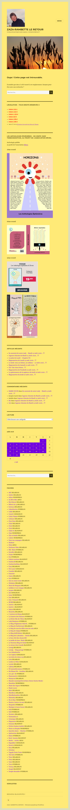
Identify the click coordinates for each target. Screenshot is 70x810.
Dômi (10, 545)
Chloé (10, 523)
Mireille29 (12, 693)
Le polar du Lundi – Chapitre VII (19, 358)
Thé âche (12, 755)
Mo (10, 400)
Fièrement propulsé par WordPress (34, 805)
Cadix (10, 511)
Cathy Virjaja (13, 516)
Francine (12, 573)
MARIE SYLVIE (13, 391)
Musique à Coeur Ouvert (17, 707)
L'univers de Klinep (15, 614)
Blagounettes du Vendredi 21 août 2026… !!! (23, 370)
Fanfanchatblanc (14, 564)
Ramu (11, 736)
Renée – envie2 (14, 740)
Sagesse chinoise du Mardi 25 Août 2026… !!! (24, 355)
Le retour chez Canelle (16, 645)
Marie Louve (13, 688)
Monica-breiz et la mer (16, 702)
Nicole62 (12, 714)
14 (36, 448)
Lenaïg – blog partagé (16, 650)
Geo (10, 578)
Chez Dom (12, 521)
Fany (10, 566)
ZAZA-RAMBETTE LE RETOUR (25, 29)
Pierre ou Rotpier (14, 728)
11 (16, 448)
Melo (10, 690)
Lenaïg (11, 647)
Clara (10, 533)
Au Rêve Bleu (13, 500)
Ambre (11, 495)
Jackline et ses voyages (16, 588)
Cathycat (12, 519)
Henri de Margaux (15, 585)
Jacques (11, 590)
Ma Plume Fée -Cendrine (17, 671)
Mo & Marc (12, 700)
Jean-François (13, 600)
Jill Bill (11, 602)
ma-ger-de (12, 674)
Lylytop (11, 666)
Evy (10, 557)
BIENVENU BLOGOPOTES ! (16, 794)
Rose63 (11, 745)
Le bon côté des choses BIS (18, 638)
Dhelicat (11, 542)
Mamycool (12, 678)
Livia (10, 659)
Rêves (26, 145)
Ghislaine (12, 583)
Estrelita (11, 552)
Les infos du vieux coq (16, 657)
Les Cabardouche (14, 652)
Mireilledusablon (14, 695)
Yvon (10, 764)
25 (17, 455)
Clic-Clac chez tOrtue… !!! (17, 367)
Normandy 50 (13, 716)
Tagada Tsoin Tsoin (15, 752)
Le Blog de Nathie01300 (17, 626)
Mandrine (12, 683)
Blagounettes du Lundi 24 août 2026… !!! (22, 360)
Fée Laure (12, 569)
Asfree (11, 497)
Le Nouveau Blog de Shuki (17, 643)
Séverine (12, 750)
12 (23, 448)
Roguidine (12, 743)
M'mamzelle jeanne (15, 669)
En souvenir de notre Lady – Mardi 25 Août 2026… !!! (27, 353)
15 (43, 448)
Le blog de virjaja (14, 631)
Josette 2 (12, 607)
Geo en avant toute (15, 581)
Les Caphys (12, 654)
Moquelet (12, 705)
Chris (10, 526)
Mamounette (13, 676)
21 (36, 451)
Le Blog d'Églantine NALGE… (18, 624)
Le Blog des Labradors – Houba (19, 635)
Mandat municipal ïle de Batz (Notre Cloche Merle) (26, 681)
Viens (10, 759)
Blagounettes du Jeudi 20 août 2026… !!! (22, 375)
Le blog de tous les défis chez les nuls (21, 628)
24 (10, 455)
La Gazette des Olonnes (17, 616)
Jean (10, 597)
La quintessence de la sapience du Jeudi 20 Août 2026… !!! (28, 372)
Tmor (10, 757)
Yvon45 (11, 767)
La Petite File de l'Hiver (16, 619)
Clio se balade (13, 535)
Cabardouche (13, 509)
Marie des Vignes (14, 685)
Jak (10, 593)
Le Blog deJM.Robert (15, 633)
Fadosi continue (14, 559)
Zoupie (11, 769)
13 (30, 448)
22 (43, 451)
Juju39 (11, 609)
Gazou (11, 576)
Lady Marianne (14, 621)
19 (23, 451)
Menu (59, 21)
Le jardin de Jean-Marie (17, 640)
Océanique (12, 719)
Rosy (10, 747)
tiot (10, 403)
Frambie (11, 571)
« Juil (16, 462)
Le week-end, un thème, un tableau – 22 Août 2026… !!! (28, 363)
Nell (10, 709)
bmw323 (11, 507)
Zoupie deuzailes (14, 771)
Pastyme (11, 724)
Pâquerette (12, 721)
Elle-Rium (12, 550)
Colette (11, 538)
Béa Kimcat (12, 502)
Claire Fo (12, 531)
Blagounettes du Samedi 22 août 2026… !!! (23, 365)
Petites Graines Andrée (16, 726)
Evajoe (11, 554)
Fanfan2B (12, 562)
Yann (10, 762)
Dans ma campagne (15, 540)
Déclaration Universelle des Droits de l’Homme (27, 124)
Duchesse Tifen (14, 547)
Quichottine (13, 733)
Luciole (11, 664)
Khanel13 (12, 612)
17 (10, 451)
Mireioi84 (12, 697)
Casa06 (11, 514)
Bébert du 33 (13, 504)
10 (10, 448)
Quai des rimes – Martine (17, 731)
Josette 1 (11, 604)
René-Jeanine (13, 738)
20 (30, 451)
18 (17, 451)
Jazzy (10, 595)
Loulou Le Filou (14, 662)
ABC (10, 492)
